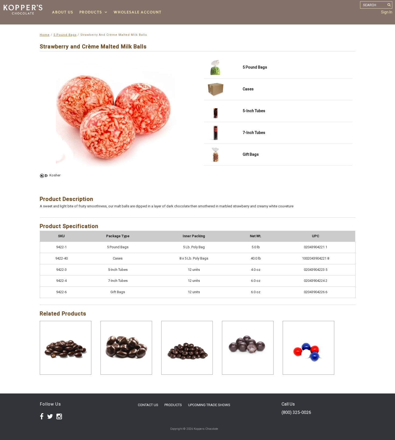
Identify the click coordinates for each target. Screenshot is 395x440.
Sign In (386, 12)
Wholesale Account (137, 12)
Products (90, 12)
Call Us (288, 404)
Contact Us (148, 405)
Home (45, 35)
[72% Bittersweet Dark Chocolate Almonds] (65, 347)
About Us (62, 12)
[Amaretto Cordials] (247, 347)
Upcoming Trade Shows (209, 405)
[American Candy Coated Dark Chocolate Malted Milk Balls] (308, 347)
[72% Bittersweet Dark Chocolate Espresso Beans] (187, 347)
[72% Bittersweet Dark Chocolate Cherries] (126, 347)
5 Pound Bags (65, 35)
